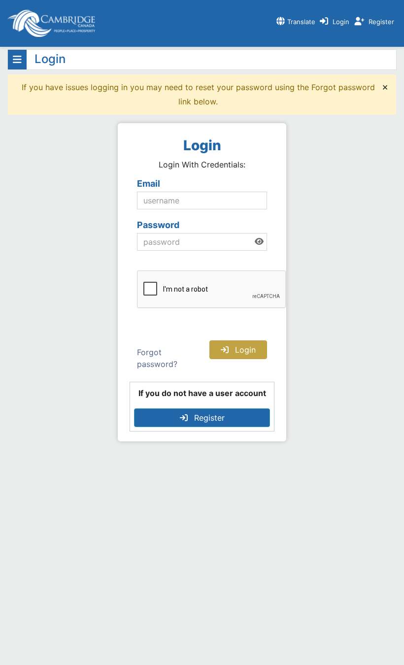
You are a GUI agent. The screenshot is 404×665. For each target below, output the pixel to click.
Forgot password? (157, 358)
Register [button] (208, 418)
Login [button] (244, 350)
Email (148, 183)
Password (158, 225)
